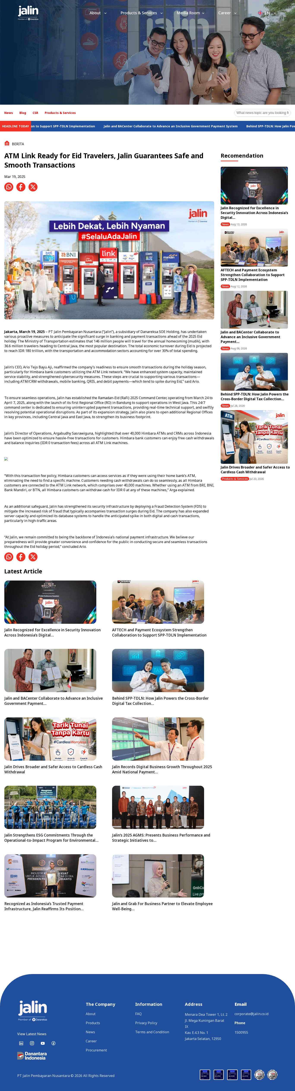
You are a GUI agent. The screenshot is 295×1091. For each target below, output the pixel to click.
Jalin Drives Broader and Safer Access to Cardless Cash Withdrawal (255, 469)
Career (225, 12)
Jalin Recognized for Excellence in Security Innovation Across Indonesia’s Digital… (254, 213)
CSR (35, 113)
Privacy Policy (146, 1023)
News (8, 113)
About (96, 12)
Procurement (96, 1050)
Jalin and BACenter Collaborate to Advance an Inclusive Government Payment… (250, 337)
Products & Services (139, 12)
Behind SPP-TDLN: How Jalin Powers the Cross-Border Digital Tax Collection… (255, 396)
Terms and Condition (152, 1032)
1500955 (241, 1032)
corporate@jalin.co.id (251, 1013)
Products (93, 1023)
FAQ (138, 1013)
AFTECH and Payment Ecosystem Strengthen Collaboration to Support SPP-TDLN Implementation (253, 275)
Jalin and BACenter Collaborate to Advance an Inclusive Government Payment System (114, 126)
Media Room (188, 12)
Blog (22, 113)
